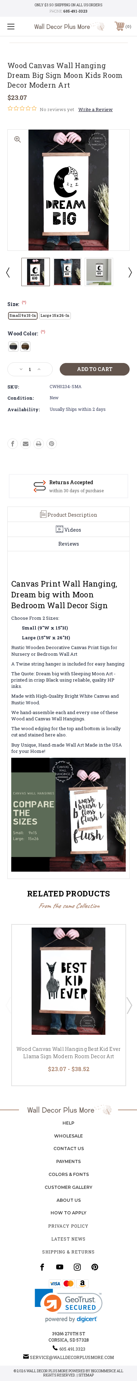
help (68, 1123)
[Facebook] (12, 443)
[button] (68, 1305)
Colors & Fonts (68, 1174)
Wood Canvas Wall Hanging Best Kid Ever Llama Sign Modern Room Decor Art (69, 1053)
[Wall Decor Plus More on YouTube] (59, 1267)
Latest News (68, 1239)
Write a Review (95, 109)
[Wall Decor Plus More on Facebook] (42, 1267)
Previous (7, 272)
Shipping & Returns (68, 1252)
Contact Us (68, 1148)
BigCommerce (103, 1371)
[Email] (25, 443)
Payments (68, 1161)
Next (129, 272)
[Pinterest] (51, 443)
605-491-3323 (75, 11)
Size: (16, 304)
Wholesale (68, 1136)
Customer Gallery (68, 1187)
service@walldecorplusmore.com (72, 1357)
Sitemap (86, 1375)
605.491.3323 (72, 1349)
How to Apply (68, 1212)
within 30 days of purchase (76, 490)
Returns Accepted (71, 482)
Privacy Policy (68, 1226)
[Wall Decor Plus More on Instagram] (77, 1267)
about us (69, 1200)
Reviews (68, 543)
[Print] (38, 443)
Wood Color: (26, 333)
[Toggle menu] (19, 26)
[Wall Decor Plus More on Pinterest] (95, 1267)
